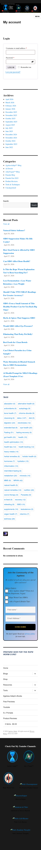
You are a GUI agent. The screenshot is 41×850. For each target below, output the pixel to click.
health (22, 437)
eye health (26, 427)
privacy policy (30, 634)
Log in (11, 67)
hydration (23, 461)
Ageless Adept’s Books (12, 696)
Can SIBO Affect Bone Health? (16, 261)
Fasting (9, 432)
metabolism (10, 475)
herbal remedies (12, 456)
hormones (9, 461)
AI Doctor (9, 168)
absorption (9, 403)
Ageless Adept (12, 731)
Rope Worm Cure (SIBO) (18, 597)
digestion (9, 422)
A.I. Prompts (8, 712)
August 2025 (10, 125)
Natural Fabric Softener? (14, 230)
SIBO (21, 504)
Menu (37, 16)
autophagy (24, 408)
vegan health (10, 514)
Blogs (5, 673)
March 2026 (9, 102)
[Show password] (32, 61)
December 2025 (11, 112)
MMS (7, 480)
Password (13, 57)
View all (6, 224)
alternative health (26, 403)
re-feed (8, 499)
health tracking (26, 446)
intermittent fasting (12, 470)
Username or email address (19, 48)
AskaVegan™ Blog (12, 171)
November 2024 (11, 137)
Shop (5, 679)
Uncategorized (10, 187)
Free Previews (9, 701)
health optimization (13, 442)
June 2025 (9, 131)
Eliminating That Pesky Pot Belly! (18, 334)
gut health (10, 437)
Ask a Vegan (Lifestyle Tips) (19, 601)
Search (6, 201)
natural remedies (12, 490)
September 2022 (11, 144)
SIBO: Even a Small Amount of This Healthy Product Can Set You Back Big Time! (20, 306)
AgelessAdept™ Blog (13, 165)
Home (5, 668)
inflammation (11, 466)
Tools (5, 690)
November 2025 (11, 115)
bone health (10, 413)
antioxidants (10, 408)
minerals (25, 475)
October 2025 (10, 118)
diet (32, 418)
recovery (20, 499)
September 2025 (11, 121)
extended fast (11, 427)
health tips (10, 446)
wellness (9, 518)
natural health (11, 485)
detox (21, 418)
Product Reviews (11, 181)
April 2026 (9, 99)
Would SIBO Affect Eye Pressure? (18, 325)
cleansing (9, 418)
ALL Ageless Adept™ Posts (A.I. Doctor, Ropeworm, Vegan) (19, 592)
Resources (7, 684)
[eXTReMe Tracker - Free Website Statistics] (20, 534)
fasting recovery (24, 432)
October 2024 (10, 141)
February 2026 (10, 105)
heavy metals (11, 451)
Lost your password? (13, 72)
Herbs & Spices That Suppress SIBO (19, 317)
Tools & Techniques (12, 184)
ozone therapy (11, 494)
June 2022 (9, 147)
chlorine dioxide (26, 413)
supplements (11, 509)
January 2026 (10, 109)
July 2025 (9, 128)
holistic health (29, 456)
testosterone (27, 509)
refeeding (9, 504)
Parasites (26, 494)
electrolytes (24, 422)
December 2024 (11, 134)
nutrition (29, 490)
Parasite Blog (10, 175)
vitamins (24, 514)
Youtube (6, 707)
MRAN (18, 480)
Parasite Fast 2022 (11, 178)
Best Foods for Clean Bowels (15, 342)
